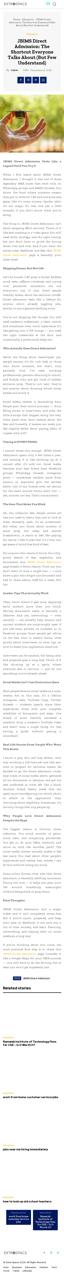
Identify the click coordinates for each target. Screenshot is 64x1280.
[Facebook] (20, 80)
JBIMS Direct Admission (36, 978)
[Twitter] (28, 80)
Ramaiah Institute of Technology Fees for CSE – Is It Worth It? (29, 1043)
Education (28, 19)
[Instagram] (51, 1252)
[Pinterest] (35, 80)
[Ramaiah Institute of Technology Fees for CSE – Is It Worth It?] (32, 1015)
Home (16, 19)
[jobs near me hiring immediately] (32, 1122)
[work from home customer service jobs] (32, 1070)
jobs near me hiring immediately (25, 1149)
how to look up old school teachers (27, 1201)
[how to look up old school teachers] (32, 1175)
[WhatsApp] (43, 80)
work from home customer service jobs (30, 1097)
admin (14, 70)
